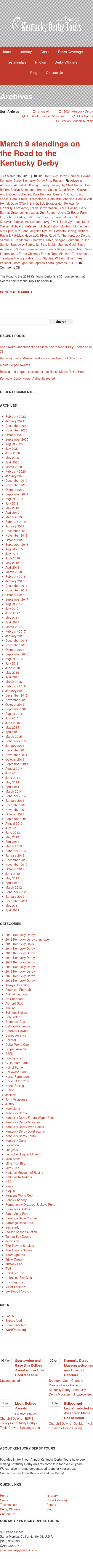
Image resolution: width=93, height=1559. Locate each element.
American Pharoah (18, 989)
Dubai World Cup (17, 1044)
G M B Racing (68, 208)
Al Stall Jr (20, 185)
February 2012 (15, 892)
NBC (8, 1181)
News (9, 1186)
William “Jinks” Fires (68, 258)
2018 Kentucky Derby (20, 967)
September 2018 (16, 544)
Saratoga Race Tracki (20, 1223)
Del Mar (10, 1040)
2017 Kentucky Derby (20, 962)
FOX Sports (85, 116)
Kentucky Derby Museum (22, 1122)
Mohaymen (81, 226)
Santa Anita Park (16, 1213)
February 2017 (15, 631)
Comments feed (16, 1325)
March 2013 (13, 846)
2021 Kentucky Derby (78, 111)
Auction (10, 1008)
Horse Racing (14, 1085)
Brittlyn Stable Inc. (23, 189)
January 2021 (14, 421)
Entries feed (13, 1320)
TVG (8, 1268)
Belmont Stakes (16, 1012)
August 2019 (14, 499)
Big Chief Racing (72, 185)
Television (12, 1241)
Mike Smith (13, 1159)
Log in (9, 1316)
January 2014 (14, 800)
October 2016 (14, 649)
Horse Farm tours (17, 1076)
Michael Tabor (49, 226)
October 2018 (14, 540)
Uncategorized (15, 1282)
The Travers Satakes (19, 1245)
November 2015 (16, 700)
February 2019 (15, 521)
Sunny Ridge (56, 249)
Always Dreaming (17, 985)
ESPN (9, 1053)
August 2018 (14, 549)
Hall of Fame (14, 1067)
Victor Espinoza (16, 1287)
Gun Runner (48, 212)
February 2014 (15, 796)
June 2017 (12, 613)
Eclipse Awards (15, 1049)
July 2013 (12, 828)
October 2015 (14, 704)
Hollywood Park (16, 1072)
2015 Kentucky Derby (20, 953)
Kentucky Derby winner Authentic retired (27, 378)
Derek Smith (18, 199)
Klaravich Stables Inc (14, 221)
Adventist (76, 180)
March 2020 (13, 467)
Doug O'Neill (19, 203)
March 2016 (13, 681)
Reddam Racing (65, 231)
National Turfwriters (18, 1177)
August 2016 (14, 659)
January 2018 (14, 581)
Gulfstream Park (16, 1063)
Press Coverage (70, 51)
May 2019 (12, 508)
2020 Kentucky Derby (20, 976)
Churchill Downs (79, 176)
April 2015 (12, 732)
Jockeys (10, 1095)
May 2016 (12, 672)
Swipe (71, 249)
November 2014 (16, 755)
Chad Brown (67, 189)
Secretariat (12, 1227)
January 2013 (14, 855)
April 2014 (12, 787)
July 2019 (12, 503)
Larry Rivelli (50, 221)
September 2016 (16, 654)
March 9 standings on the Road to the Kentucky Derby (40, 153)
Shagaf (60, 240)
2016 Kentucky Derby (52, 176)
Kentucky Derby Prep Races (42, 180)
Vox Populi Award (17, 1291)
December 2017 (16, 585)
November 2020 (16, 430)
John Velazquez (16, 1099)
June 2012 (12, 873)
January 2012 (14, 896)
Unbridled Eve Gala (18, 1277)
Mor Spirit (6, 231)
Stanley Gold (67, 244)
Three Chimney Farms (34, 253)
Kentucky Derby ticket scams (25, 1131)
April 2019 (12, 512)
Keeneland (12, 1108)
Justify (9, 1104)
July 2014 (12, 773)
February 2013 (15, 851)
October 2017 (14, 595)
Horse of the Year (17, 1081)
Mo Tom (66, 226)
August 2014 (14, 768)
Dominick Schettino (61, 199)
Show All (43, 111)
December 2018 (16, 531)
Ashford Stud (14, 1003)
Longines (11, 1149)
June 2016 (12, 668)
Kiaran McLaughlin (66, 217)
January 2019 (14, 526)
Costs (44, 51)
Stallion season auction (77, 121)
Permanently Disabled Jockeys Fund (30, 1204)
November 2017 (16, 590)
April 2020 (12, 462)
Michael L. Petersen (24, 226)
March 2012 (13, 887)
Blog (33, 72)
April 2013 (12, 841)
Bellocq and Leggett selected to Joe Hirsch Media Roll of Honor (43, 371)
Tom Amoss (80, 253)
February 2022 (15, 416)
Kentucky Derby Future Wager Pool (29, 1117)
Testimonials (16, 62)
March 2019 (13, 517)
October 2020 (14, 435)
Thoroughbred (15, 1255)
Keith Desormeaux (39, 217)
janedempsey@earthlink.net (19, 1550)
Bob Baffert (13, 1017)
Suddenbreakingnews (31, 249)
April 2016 (12, 677)
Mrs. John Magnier (27, 231)
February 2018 (15, 576)
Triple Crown (14, 1259)
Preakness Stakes (17, 1209)
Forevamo (21, 208)
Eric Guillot (36, 203)
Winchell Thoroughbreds (17, 263)
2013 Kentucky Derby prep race (27, 939)
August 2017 (14, 604)
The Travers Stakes (18, 1250)
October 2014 (14, 759)
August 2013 (14, 823)
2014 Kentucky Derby (20, 948)
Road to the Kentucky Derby (69, 235)
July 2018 (12, 553)
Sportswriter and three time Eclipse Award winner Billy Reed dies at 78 (29, 1367)
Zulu (72, 263)
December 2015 (16, 695)
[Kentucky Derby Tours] (46, 25)
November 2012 (16, 864)
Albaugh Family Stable (43, 185)
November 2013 (16, 809)
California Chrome (17, 1026)
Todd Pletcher (60, 253)
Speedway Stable (22, 244)
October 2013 (14, 814)
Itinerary (25, 51)
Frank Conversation (43, 208)
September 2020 (16, 439)
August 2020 (14, 444)
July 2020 (12, 448)
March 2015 (13, 736)
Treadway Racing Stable (16, 258)
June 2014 (12, 777)
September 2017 (16, 599)
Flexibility (6, 208)
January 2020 (14, 476)
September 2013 (16, 819)
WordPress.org (15, 1329)
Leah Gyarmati (70, 221)
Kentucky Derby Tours (20, 1136)
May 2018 (12, 563)
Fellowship (71, 203)
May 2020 (12, 457)
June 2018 (12, 558)
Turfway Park (14, 1264)
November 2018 (16, 535)
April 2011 (12, 910)
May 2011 (12, 905)
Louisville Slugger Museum (45, 116)
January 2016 (14, 691)
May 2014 (12, 782)
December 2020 (16, 425)
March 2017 (13, 627)
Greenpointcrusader (24, 212)
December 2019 (16, 480)
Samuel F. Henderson (15, 240)
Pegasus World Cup (19, 1195)
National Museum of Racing (24, 1172)
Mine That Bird (15, 1163)
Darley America (15, 1035)
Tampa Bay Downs (18, 1236)
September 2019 (16, 494)
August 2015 (14, 713)
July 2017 (12, 608)
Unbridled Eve (15, 1273)
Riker (43, 235)
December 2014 (16, 750)
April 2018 (12, 567)
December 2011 (16, 901)
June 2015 (12, 723)
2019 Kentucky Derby (20, 971)
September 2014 (16, 764)
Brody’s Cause (47, 189)
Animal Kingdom (16, 994)
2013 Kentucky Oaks (19, 944)
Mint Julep (12, 1168)
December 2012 (16, 860)
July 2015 (12, 718)
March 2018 (13, 572)
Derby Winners (66, 62)
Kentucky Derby (10, 180)
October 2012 (14, 869)
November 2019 (16, 485)
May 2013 (12, 837)
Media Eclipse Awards (15, 365)
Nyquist (47, 231)
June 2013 (12, 832)
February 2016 (15, 686)
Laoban (35, 221)
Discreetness (37, 199)
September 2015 (16, 709)
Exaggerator (54, 203)
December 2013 (16, 805)
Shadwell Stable (42, 240)
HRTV (9, 1090)
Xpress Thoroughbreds (51, 263)
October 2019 (14, 489)
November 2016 (16, 645)
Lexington (12, 1145)
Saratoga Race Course (21, 1218)
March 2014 (13, 791)
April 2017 (12, 622)
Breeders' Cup (15, 1021)
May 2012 (12, 878)
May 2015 (12, 727)
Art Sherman (14, 999)
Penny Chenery (16, 1200)
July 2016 (12, 663)
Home (6, 51)
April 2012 (12, 883)
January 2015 (14, 745)
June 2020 (12, 453)
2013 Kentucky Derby (20, 935)
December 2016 (16, 640)
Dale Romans (42, 194)
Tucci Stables (44, 258)
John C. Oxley (15, 217)
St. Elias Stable (46, 244)
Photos (40, 62)
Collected (24, 194)
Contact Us (54, 72)
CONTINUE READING (15, 292)
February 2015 (15, 741)
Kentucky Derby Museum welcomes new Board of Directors (40, 358)
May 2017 (12, 617)
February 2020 (15, 471)
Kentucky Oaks (15, 1140)
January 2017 (14, 636)
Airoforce (6, 185)
